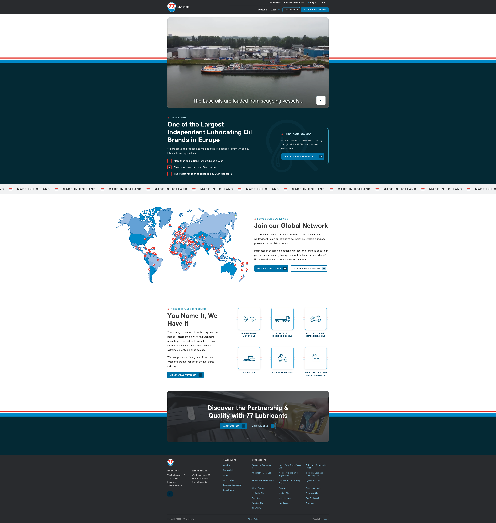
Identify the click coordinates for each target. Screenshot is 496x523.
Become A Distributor (294, 3)
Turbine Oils (257, 503)
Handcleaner (284, 503)
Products (262, 9)
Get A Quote (291, 9)
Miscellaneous (285, 498)
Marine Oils (284, 493)
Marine (225, 475)
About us (227, 465)
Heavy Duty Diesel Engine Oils (290, 466)
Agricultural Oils (313, 480)
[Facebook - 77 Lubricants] (170, 494)
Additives (310, 503)
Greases (282, 488)
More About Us (260, 426)
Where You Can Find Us (306, 268)
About (274, 9)
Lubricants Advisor (317, 9)
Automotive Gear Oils (261, 473)
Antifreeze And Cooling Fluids (289, 481)
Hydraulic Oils (258, 493)
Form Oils (256, 498)
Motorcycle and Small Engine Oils (288, 474)
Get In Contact (230, 426)
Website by (321, 519)
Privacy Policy (253, 519)
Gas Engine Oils (313, 498)
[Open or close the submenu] (279, 9)
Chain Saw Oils (258, 488)
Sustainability (229, 470)
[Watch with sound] (321, 100)
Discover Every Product (183, 375)
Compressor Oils (313, 488)
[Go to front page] (178, 7)
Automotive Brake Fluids (263, 480)
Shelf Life (256, 508)
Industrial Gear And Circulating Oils (314, 474)
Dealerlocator (274, 3)
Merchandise (228, 480)
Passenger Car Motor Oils (261, 466)
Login (313, 3)
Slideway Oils (312, 493)
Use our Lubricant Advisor (298, 156)
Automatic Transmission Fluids (316, 466)
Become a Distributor (232, 485)
